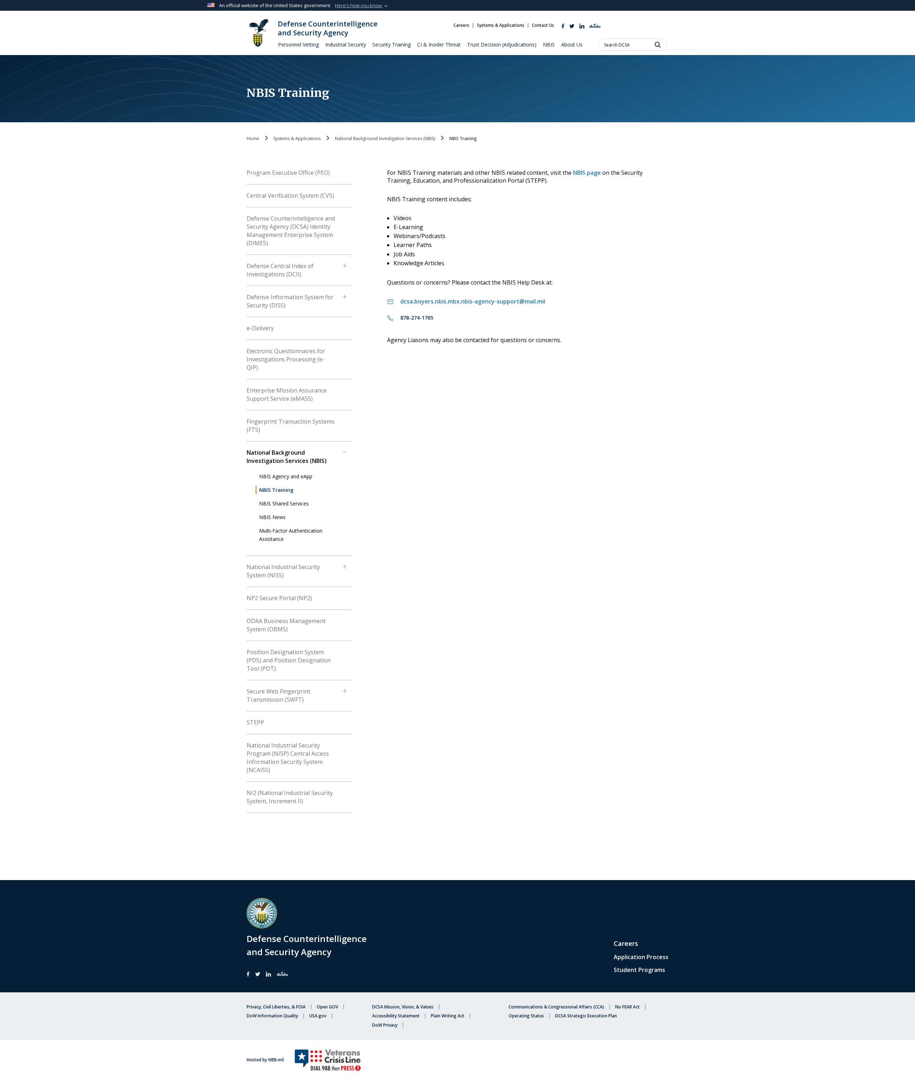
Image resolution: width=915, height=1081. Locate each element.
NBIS (549, 44)
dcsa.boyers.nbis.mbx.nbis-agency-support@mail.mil (472, 301)
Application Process (641, 957)
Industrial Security (345, 44)
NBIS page (587, 173)
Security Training (391, 44)
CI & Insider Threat (439, 44)
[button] (362, 5)
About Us (572, 44)
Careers (626, 943)
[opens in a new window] (571, 25)
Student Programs (639, 970)
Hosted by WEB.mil (265, 1059)
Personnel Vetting (298, 44)
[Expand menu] (345, 269)
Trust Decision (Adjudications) (501, 44)
